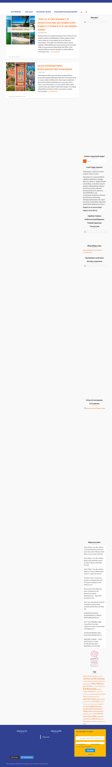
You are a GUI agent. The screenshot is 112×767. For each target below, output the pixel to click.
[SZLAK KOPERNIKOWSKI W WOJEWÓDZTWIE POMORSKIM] (20, 76)
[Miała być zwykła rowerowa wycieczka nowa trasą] (22, 739)
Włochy (94, 721)
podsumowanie (100, 699)
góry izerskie (87, 686)
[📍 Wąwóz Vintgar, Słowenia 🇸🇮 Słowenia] (11, 745)
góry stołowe (95, 686)
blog (84, 684)
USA (94, 716)
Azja (104, 681)
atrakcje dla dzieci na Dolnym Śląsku (92, 681)
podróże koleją (89, 699)
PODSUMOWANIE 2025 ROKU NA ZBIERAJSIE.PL (93, 634)
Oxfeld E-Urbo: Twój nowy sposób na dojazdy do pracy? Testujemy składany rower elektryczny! (93, 581)
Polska (13, 96)
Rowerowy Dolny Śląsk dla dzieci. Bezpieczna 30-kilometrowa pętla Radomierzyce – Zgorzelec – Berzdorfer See (93, 593)
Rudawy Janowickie (94, 704)
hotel (100, 686)
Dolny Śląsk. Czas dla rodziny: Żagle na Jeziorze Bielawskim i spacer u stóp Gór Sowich (94, 571)
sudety (92, 706)
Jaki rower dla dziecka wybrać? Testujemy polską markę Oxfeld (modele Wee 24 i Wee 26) (94, 605)
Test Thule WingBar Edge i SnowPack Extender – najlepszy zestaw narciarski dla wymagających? (94, 625)
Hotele (10, 56)
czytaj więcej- (55, 52)
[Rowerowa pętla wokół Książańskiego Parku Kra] (33, 751)
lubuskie (93, 694)
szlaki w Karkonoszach (95, 711)
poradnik (96, 701)
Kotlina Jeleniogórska (89, 691)
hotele (103, 686)
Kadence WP (45, 763)
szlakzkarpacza (87, 714)
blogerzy (88, 684)
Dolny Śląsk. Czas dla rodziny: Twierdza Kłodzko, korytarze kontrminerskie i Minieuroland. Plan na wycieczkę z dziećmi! (94, 550)
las (89, 694)
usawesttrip (87, 719)
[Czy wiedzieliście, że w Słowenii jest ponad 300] (33, 739)
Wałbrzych (101, 719)
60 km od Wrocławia (89, 676)
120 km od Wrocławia (94, 678)
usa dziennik (100, 716)
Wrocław (86, 721)
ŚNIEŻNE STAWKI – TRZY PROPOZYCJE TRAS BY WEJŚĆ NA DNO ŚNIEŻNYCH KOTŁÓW (93, 642)
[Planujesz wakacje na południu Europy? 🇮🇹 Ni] (11, 751)
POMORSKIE (17, 96)
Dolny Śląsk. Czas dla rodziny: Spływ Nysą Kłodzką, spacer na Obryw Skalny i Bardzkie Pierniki (94, 561)
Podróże (13, 56)
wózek (91, 721)
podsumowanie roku (87, 701)
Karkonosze (89, 688)
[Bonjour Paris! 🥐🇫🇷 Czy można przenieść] (22, 751)
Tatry (92, 714)
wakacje (94, 719)
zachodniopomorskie (101, 721)
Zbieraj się (17, 56)
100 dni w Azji (99, 676)
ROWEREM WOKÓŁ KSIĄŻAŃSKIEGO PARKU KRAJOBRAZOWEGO (93, 615)
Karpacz (98, 689)
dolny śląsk (96, 683)
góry (102, 684)
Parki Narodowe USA (93, 696)
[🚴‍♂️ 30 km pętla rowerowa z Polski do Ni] (11, 739)
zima (84, 724)
